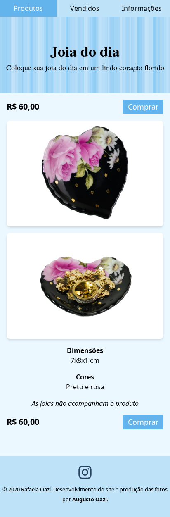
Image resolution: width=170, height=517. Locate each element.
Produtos (28, 8)
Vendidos (84, 8)
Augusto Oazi (89, 499)
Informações (142, 8)
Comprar (143, 107)
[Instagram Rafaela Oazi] (85, 472)
